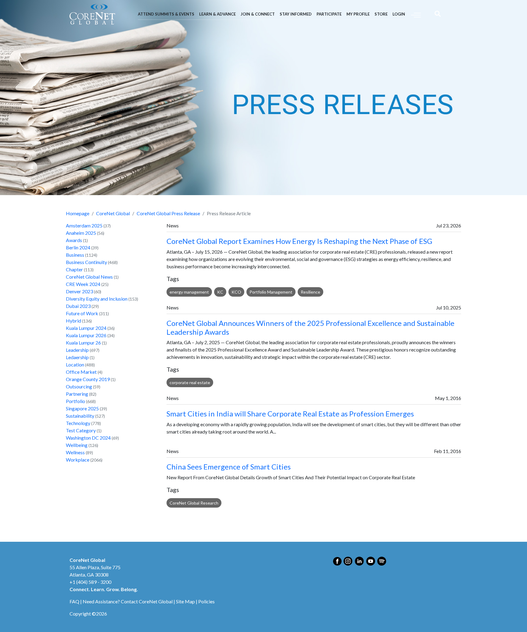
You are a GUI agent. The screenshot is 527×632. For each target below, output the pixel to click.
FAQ (74, 601)
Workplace (77, 459)
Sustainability (80, 416)
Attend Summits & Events (166, 14)
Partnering (77, 394)
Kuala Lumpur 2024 (86, 328)
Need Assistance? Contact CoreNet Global (128, 601)
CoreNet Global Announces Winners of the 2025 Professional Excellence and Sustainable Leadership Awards (310, 327)
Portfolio (75, 401)
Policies (206, 601)
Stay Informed (296, 14)
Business (75, 255)
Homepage (77, 213)
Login (399, 14)
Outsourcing (79, 386)
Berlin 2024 (78, 247)
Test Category (81, 430)
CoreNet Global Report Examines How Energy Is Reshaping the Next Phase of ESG (299, 241)
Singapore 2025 (82, 408)
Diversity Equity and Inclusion (96, 299)
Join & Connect (258, 14)
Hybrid (73, 320)
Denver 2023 (79, 291)
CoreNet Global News (89, 277)
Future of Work (82, 313)
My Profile (358, 14)
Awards (74, 240)
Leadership (77, 350)
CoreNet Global (113, 213)
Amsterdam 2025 (84, 225)
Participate (329, 14)
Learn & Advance (217, 14)
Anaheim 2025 (81, 233)
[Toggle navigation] (416, 14)
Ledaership (77, 357)
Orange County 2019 (88, 379)
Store (381, 14)
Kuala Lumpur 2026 (86, 335)
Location (75, 364)
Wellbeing (77, 445)
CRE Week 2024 (83, 284)
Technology (78, 423)
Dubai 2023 (78, 306)
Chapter (74, 269)
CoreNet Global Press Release (168, 213)
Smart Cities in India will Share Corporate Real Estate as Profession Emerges (290, 413)
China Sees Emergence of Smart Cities (229, 466)
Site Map (185, 601)
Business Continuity (86, 262)
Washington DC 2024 (88, 438)
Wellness (75, 452)
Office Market (81, 372)
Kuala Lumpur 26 (83, 342)
